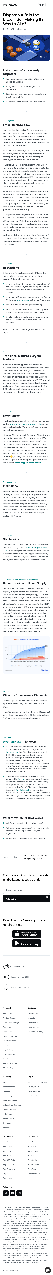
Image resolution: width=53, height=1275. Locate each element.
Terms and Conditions (37, 1082)
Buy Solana (7, 1155)
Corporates (33, 1013)
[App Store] (26, 934)
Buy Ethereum (9, 1169)
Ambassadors (9, 1087)
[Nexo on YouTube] (12, 1193)
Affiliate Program (10, 1068)
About (5, 1082)
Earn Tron (32, 1169)
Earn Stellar (32, 1160)
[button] (48, 1270)
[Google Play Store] (26, 943)
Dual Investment (9, 1041)
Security (6, 1091)
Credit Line (7, 1032)
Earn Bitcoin (33, 1142)
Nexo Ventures (34, 1027)
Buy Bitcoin (7, 1142)
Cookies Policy (34, 1091)
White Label (33, 1023)
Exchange (7, 1027)
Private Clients (9, 1054)
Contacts (7, 1123)
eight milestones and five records (25, 424)
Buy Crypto (7, 1013)
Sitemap (6, 1128)
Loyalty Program (10, 1050)
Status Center (8, 1119)
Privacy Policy (33, 1087)
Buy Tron (7, 1151)
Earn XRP (32, 1146)
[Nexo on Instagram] (19, 1193)
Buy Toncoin (8, 1164)
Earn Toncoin (33, 1151)
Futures (6, 1045)
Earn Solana (33, 1155)
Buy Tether (7, 1146)
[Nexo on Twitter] (6, 1193)
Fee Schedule (33, 1096)
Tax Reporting (9, 1059)
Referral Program (10, 1063)
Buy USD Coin (9, 1160)
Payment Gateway (35, 1032)
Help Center (8, 1114)
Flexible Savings (9, 1018)
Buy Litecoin (8, 1178)
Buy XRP (6, 1174)
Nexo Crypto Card (10, 1036)
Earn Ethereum (34, 1174)
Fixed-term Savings (11, 1023)
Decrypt (21, 779)
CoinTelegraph (22, 790)
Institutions (32, 1018)
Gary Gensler (23, 300)
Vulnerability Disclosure (12, 1105)
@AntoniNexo (12, 741)
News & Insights (9, 1109)
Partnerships (8, 1096)
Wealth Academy (10, 1100)
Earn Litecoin (33, 1164)
